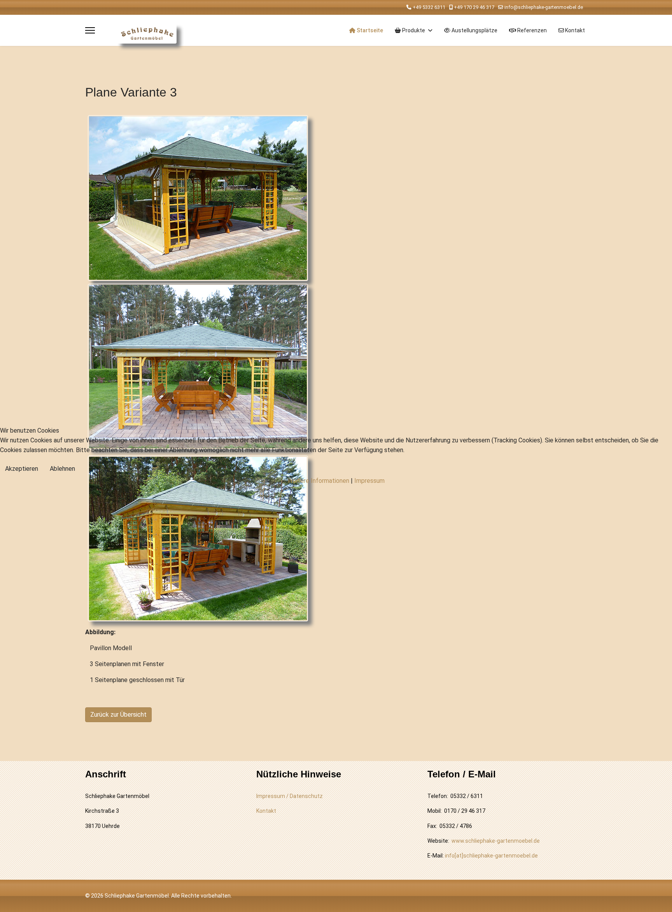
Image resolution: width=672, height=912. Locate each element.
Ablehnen (62, 468)
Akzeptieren (21, 468)
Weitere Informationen (318, 480)
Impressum (369, 480)
